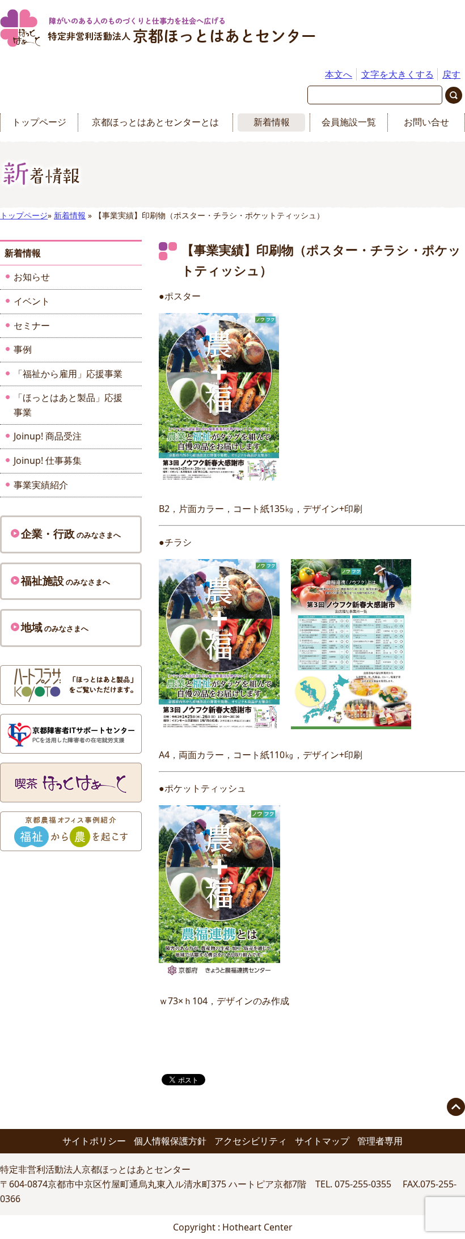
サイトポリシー (94, 1141)
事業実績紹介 (41, 485)
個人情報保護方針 (170, 1141)
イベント (32, 301)
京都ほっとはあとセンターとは (155, 122)
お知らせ (32, 276)
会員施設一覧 (349, 122)
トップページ (39, 122)
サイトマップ (322, 1141)
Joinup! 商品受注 (48, 436)
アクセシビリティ (250, 1141)
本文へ (338, 74)
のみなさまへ (71, 533)
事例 (23, 349)
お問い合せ (426, 122)
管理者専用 (380, 1141)
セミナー (32, 325)
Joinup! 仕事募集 (48, 460)
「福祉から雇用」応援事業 (68, 373)
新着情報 (271, 122)
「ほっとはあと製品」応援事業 (68, 404)
